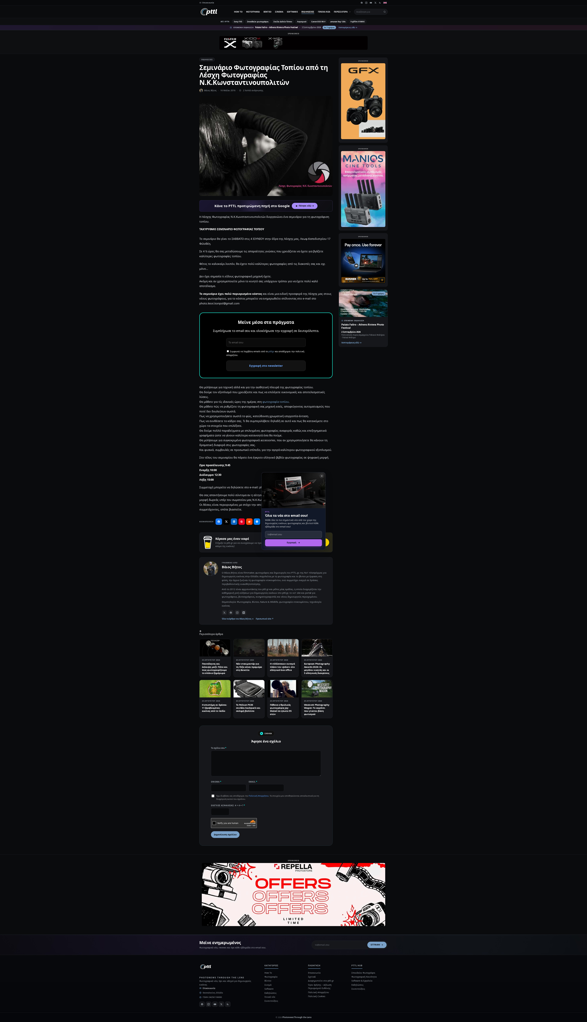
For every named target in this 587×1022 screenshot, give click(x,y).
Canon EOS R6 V (318, 21)
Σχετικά (312, 976)
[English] (385, 3)
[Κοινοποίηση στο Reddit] (249, 521)
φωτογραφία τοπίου (275, 402)
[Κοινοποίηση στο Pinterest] (241, 521)
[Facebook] (362, 3)
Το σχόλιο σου (218, 748)
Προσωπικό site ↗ (265, 618)
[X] (375, 3)
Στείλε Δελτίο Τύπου (282, 21)
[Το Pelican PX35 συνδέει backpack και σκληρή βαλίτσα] (249, 688)
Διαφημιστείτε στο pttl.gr (321, 980)
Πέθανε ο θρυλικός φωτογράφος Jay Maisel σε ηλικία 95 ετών (281, 709)
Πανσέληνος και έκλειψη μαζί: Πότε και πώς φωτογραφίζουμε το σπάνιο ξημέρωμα (214, 668)
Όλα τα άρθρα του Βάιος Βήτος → (238, 618)
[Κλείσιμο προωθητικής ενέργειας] (321, 476)
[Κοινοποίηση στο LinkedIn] (234, 521)
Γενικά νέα (324, 11)
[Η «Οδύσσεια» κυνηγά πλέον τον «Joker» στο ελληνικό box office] (283, 647)
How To (238, 11)
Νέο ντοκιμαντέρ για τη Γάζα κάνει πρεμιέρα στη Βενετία (249, 666)
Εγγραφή (375, 944)
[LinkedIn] (243, 612)
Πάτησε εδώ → (306, 205)
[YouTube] (371, 3)
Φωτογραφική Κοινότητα (364, 976)
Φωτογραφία (253, 11)
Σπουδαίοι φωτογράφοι (258, 21)
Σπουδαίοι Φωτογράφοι (363, 972)
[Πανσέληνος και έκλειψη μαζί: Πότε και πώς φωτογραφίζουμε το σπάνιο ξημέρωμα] (215, 647)
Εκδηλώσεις (307, 11)
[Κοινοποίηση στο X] (226, 521)
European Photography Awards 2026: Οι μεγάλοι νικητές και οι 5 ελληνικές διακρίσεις (317, 668)
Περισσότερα (341, 11)
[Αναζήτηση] (384, 11)
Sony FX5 (238, 21)
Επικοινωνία (209, 988)
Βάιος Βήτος (210, 90)
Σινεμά (279, 11)
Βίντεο (267, 11)
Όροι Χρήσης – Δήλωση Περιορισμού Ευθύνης (320, 986)
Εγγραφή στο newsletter (266, 365)
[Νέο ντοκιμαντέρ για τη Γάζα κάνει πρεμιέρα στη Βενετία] (249, 647)
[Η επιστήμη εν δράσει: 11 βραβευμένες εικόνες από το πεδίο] (215, 688)
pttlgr (271, 351)
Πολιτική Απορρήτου (259, 795)
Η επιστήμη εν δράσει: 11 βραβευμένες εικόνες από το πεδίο (214, 708)
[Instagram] (366, 3)
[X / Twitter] (224, 612)
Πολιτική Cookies (316, 996)
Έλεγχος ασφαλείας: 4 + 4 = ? (228, 805)
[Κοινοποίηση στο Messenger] (257, 521)
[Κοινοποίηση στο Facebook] (219, 521)
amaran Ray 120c (338, 21)
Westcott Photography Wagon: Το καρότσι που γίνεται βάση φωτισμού (316, 709)
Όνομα (216, 781)
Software (292, 11)
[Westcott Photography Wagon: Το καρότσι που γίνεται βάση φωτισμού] (317, 688)
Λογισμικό (301, 21)
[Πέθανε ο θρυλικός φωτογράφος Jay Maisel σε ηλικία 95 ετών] (283, 688)
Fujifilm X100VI (358, 21)
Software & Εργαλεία (361, 980)
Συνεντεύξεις (271, 1000)
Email (253, 781)
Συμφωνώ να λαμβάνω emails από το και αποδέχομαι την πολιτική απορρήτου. (265, 353)
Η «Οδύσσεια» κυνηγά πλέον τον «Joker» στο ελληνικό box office (282, 666)
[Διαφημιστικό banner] (293, 43)
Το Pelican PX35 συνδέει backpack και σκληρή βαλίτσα (248, 708)
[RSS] (380, 3)
